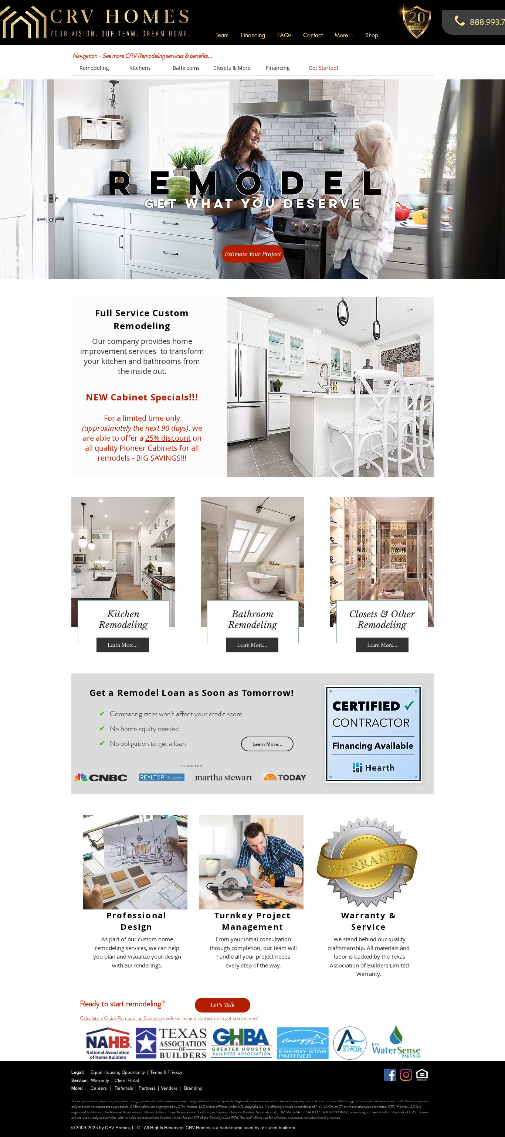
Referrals (125, 1088)
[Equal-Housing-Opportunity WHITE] (422, 1075)
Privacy (175, 1072)
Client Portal (127, 1080)
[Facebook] (390, 1075)
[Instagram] (406, 1075)
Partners (148, 1088)
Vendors (169, 1088)
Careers (100, 1088)
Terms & (158, 1072)
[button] (344, 35)
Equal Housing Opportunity (118, 1072)
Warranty (100, 1080)
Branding (193, 1088)
